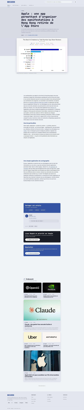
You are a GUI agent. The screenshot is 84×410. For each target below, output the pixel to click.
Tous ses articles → (33, 218)
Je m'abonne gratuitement (33, 253)
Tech (8, 5)
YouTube (15, 402)
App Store (31, 226)
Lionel (22, 35)
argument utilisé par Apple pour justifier (38, 102)
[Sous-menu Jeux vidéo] (26, 5)
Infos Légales (49, 397)
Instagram (21, 402)
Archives (65, 397)
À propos (49, 401)
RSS (9, 402)
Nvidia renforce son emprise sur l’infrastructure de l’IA (50, 296)
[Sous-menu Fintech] (33, 5)
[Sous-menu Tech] (10, 5)
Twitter (25, 130)
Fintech (31, 5)
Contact (48, 399)
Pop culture (15, 5)
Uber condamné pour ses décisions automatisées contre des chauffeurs (32, 346)
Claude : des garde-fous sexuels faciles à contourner (38, 325)
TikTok (26, 402)
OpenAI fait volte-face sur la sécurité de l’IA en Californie (30, 296)
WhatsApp (43, 210)
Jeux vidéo (23, 5)
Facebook (31, 210)
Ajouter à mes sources (33, 239)
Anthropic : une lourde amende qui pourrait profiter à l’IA (51, 346)
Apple (36, 226)
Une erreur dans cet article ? (37, 220)
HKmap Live (53, 107)
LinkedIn (37, 210)
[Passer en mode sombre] (75, 2)
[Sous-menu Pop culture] (18, 5)
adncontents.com (17, 408)
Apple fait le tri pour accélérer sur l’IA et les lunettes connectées (42, 375)
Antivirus (65, 399)
